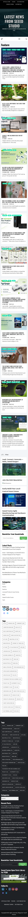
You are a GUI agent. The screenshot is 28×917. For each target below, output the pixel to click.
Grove (6, 635)
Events (17, 631)
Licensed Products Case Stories (10, 592)
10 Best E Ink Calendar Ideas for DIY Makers (12, 136)
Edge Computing (8, 631)
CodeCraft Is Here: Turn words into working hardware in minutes (12, 435)
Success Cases (8, 707)
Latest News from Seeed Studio (14, 21)
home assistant (15, 635)
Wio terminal (7, 711)
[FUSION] (11, 6)
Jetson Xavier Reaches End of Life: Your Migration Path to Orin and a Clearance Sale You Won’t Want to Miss (13, 560)
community (20, 623)
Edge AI (18, 627)
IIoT (5, 639)
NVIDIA (15, 663)
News (19, 49)
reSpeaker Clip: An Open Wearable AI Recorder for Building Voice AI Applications (12, 401)
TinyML (17, 707)
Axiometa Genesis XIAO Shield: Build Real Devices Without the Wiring (12, 853)
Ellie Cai (5, 438)
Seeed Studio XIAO (18, 691)
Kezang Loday (6, 106)
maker (18, 655)
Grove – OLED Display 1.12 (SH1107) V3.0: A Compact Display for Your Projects (13, 553)
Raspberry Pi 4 (7, 687)
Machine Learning (8, 655)
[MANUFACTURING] (17, 6)
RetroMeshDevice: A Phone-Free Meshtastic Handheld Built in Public (14, 573)
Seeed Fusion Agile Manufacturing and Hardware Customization (14, 513)
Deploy (9, 49)
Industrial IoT (14, 639)
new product (7, 659)
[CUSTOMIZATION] (14, 6)
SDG (16, 687)
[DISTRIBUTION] (19, 6)
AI (4, 623)
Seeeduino (6, 695)
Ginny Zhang (6, 237)
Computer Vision (8, 627)
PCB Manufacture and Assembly (12, 679)
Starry (5, 138)
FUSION (13, 1)
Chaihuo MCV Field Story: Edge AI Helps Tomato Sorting (13, 267)
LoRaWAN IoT (16, 651)
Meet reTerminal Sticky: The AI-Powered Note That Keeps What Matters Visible (13, 201)
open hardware (19, 667)
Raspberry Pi (15, 683)
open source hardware (10, 671)
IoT (5, 647)
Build (4, 49)
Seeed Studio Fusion (17, 215)
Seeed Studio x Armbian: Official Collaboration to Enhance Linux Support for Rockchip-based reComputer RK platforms (13, 300)
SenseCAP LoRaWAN (8, 699)
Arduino (11, 623)
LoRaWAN (6, 651)
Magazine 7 (21, 912)
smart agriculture (8, 703)
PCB (14, 675)
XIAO (16, 711)
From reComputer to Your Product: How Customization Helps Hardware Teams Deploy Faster (13, 234)
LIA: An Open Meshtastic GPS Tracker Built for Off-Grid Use (13, 833)
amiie (4, 269)
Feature (14, 49)
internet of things (18, 643)
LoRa (22, 647)
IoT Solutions (13, 647)
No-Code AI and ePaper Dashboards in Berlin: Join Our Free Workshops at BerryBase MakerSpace (12, 169)
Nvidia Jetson (7, 667)
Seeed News (7, 691)
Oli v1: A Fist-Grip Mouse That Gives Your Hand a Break (13, 104)
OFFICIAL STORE (6, 1)
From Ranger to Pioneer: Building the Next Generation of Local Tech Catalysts (13, 548)
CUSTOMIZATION (20, 1)
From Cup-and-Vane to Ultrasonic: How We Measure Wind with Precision (12, 848)
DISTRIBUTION (19, 904)
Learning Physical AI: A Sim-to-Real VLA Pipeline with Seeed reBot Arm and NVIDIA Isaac (13, 838)
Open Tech (6, 675)
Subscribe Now (23, 538)
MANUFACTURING (8, 904)
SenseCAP (15, 695)
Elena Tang (5, 73)
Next (7, 455)
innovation (6, 643)
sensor (19, 699)
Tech (23, 49)
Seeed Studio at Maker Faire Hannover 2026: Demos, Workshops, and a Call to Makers (13, 334)
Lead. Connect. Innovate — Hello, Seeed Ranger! (12, 460)
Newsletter (7, 663)
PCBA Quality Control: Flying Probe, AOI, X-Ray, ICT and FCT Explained (13, 843)
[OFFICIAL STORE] (8, 6)
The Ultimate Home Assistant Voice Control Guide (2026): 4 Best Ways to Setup (12, 367)
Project (6, 683)
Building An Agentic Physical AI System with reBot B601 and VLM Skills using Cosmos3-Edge (14, 567)
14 (5, 455)
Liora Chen (5, 204)
